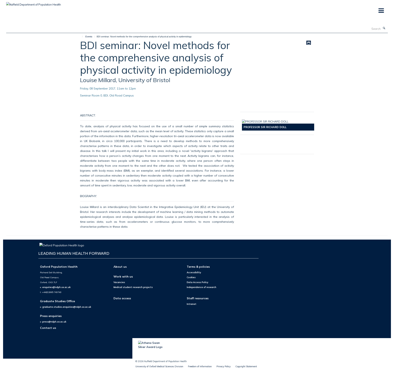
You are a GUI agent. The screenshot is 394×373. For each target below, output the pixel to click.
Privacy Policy (223, 366)
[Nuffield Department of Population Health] (33, 3)
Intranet (191, 304)
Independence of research (201, 287)
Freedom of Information (200, 366)
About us (120, 266)
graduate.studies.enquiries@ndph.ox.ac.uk (66, 306)
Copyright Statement (246, 366)
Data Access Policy (197, 282)
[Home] (80, 36)
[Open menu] (381, 10)
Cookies (191, 277)
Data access (122, 298)
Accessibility (194, 272)
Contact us (48, 327)
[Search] (384, 28)
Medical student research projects (133, 287)
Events (88, 36)
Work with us (123, 276)
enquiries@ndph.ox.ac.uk (56, 287)
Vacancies (119, 282)
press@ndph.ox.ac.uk (54, 321)
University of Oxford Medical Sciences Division (159, 366)
